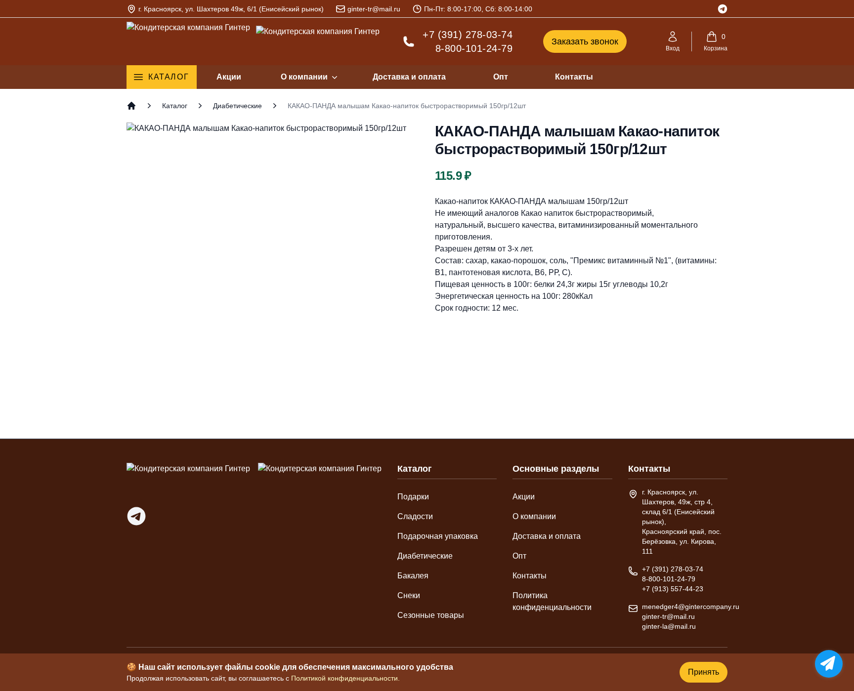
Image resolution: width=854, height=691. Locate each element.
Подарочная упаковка (437, 536)
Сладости (415, 516)
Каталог (168, 77)
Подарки (413, 496)
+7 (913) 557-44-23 (672, 589)
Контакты (574, 77)
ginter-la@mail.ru (669, 626)
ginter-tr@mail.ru (373, 9)
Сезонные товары (430, 615)
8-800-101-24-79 (473, 48)
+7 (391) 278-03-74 (467, 34)
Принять (703, 672)
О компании (304, 77)
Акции (228, 77)
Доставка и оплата (409, 77)
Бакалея (412, 575)
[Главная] (131, 106)
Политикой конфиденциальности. (345, 678)
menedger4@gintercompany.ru (690, 606)
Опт (500, 77)
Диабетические (237, 106)
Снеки (408, 595)
